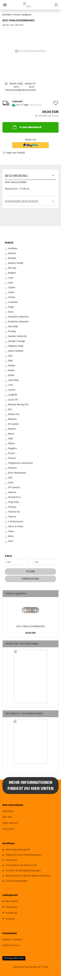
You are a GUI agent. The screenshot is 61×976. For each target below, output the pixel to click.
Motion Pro (13, 414)
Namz (11, 433)
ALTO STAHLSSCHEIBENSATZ (30, 626)
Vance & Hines (15, 526)
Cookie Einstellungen (16, 881)
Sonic (11, 482)
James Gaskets (15, 351)
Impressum (11, 860)
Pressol (12, 458)
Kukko (11, 375)
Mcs (10, 409)
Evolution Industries (18, 316)
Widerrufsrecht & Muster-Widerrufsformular (28, 875)
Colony (11, 297)
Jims (10, 355)
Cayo (10, 277)
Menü (5, 5)
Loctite (11, 390)
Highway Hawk (15, 346)
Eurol (10, 311)
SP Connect (14, 487)
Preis (8, 556)
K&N (10, 360)
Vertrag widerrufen (14, 958)
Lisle (10, 385)
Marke (9, 242)
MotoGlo (12, 419)
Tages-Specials (10, 823)
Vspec (11, 531)
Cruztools (13, 302)
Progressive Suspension (20, 463)
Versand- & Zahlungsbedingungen (23, 870)
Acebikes (12, 248)
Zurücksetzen (30, 578)
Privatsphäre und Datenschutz (21, 865)
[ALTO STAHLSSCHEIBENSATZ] (30, 51)
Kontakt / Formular (12, 939)
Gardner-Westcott (17, 336)
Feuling (12, 331)
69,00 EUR (30, 633)
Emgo (11, 307)
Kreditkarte (11, 913)
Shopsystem (19, 967)
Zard (10, 541)
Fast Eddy (13, 326)
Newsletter (8, 811)
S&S (10, 477)
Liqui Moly (13, 380)
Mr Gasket (13, 424)
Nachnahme (12, 901)
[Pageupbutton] (52, 971)
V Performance (15, 521)
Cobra (11, 292)
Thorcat (12, 516)
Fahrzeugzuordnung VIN (18, 849)
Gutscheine (8, 829)
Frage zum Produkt (15, 152)
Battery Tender (15, 263)
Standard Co (14, 497)
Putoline (12, 468)
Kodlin (11, 370)
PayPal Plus (11, 907)
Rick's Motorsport (17, 472)
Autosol (12, 253)
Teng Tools (13, 502)
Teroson (12, 507)
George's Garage (16, 341)
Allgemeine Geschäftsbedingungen (24, 854)
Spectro (12, 492)
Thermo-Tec (14, 511)
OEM (10, 438)
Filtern (30, 571)
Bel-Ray (12, 268)
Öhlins (11, 443)
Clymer (11, 287)
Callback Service (11, 945)
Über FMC (7, 817)
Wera (11, 536)
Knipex (11, 365)
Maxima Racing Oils (18, 404)
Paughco (12, 448)
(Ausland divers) (35, 105)
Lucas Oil (13, 399)
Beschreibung (16, 176)
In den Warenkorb (30, 127)
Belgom (12, 272)
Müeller (12, 429)
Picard (11, 453)
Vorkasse (10, 918)
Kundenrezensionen (21, 201)
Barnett (12, 258)
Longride (12, 394)
